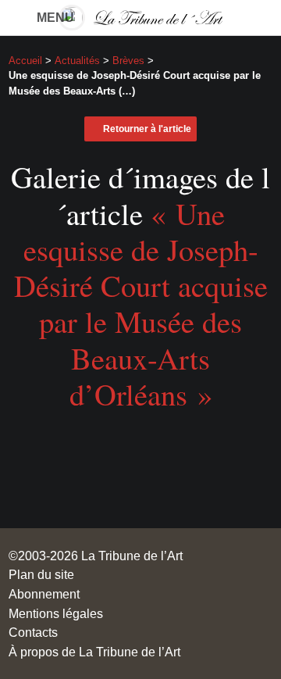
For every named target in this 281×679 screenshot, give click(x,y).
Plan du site (41, 574)
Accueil (25, 60)
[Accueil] (140, 17)
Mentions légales (56, 613)
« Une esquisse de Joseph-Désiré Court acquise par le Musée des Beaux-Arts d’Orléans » (141, 303)
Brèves (128, 60)
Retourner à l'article (147, 128)
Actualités (77, 60)
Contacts (33, 632)
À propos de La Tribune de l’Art (94, 652)
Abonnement (44, 594)
